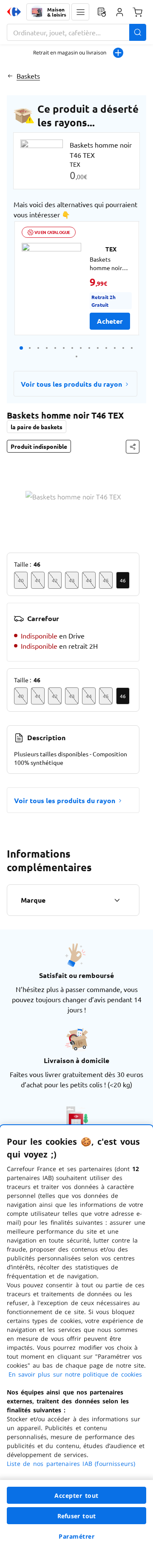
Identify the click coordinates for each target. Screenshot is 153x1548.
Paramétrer (76, 1536)
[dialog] (76, 1336)
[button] (80, 11)
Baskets (28, 75)
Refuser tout (76, 1516)
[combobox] (76, 32)
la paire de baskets (36, 426)
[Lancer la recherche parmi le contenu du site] (138, 32)
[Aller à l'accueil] (14, 11)
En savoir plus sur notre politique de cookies (75, 1374)
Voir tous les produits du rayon (71, 383)
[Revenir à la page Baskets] (10, 75)
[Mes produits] (101, 11)
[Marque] (116, 900)
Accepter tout (76, 1495)
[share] (132, 446)
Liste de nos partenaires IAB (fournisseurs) (71, 1464)
